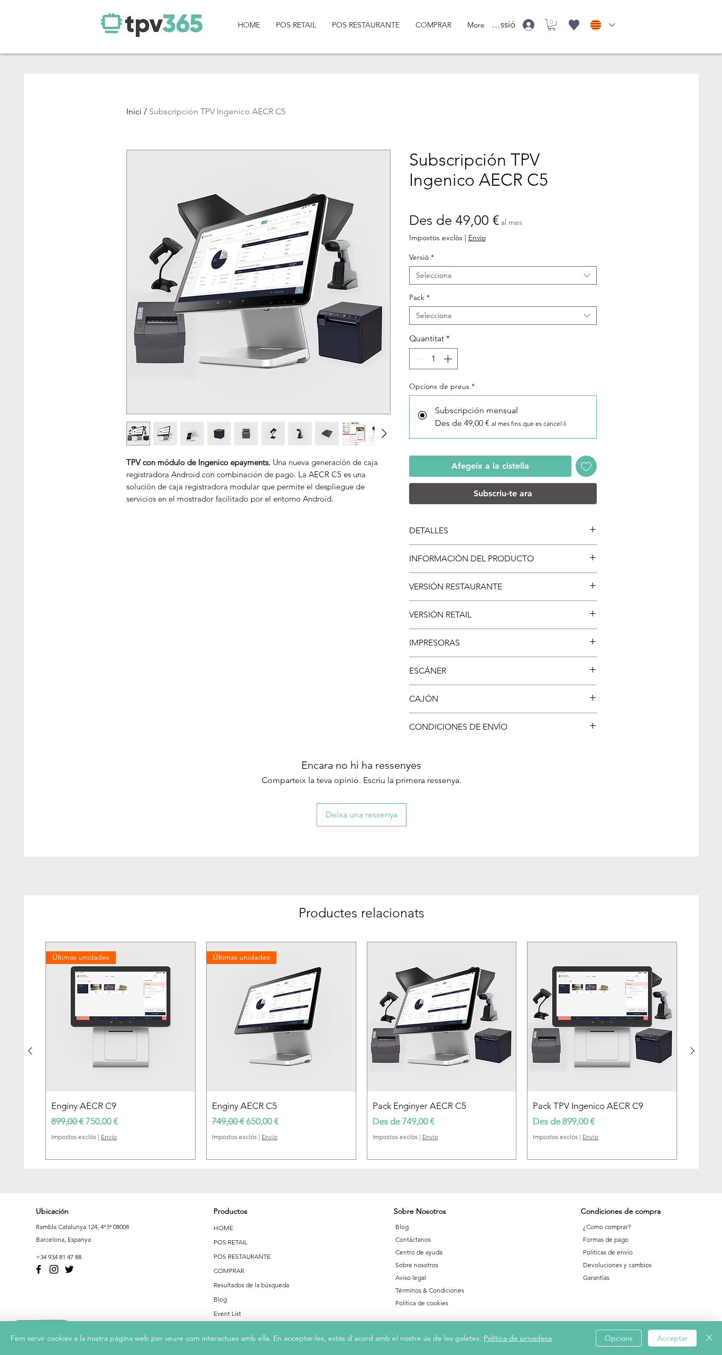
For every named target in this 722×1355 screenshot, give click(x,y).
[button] (552, 25)
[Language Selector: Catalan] (602, 25)
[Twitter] (69, 1269)
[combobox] (503, 275)
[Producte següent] (692, 1050)
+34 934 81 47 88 (58, 1257)
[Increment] (448, 359)
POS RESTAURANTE (242, 1256)
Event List (227, 1313)
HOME (223, 1228)
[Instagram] (54, 1269)
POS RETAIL (230, 1242)
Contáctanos (413, 1239)
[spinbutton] (433, 359)
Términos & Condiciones (429, 1290)
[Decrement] (418, 359)
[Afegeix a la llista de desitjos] (586, 466)
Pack (419, 297)
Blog (220, 1299)
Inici (134, 111)
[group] (361, 1050)
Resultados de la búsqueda (251, 1285)
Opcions (619, 1338)
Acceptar (672, 1338)
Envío (477, 237)
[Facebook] (38, 1269)
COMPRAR (229, 1271)
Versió (421, 257)
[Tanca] (709, 1338)
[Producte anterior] (30, 1050)
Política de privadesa (518, 1338)
